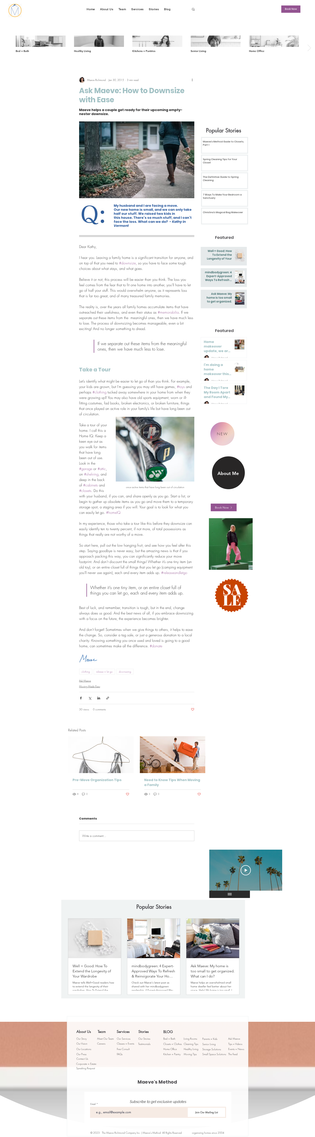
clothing (85, 671)
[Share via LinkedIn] (98, 698)
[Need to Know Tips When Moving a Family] (172, 754)
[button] (106, 9)
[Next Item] (309, 47)
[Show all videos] (229, 894)
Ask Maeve (85, 680)
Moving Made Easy (89, 686)
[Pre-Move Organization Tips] (101, 754)
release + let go (104, 671)
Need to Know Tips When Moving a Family (172, 782)
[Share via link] (107, 698)
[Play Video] (246, 870)
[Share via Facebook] (81, 698)
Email (93, 1104)
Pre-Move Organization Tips (97, 780)
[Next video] (275, 870)
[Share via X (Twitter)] (90, 698)
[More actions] (192, 80)
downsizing (125, 671)
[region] (220, 469)
